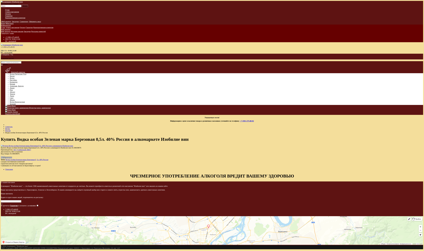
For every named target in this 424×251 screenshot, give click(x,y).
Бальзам (13, 104)
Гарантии (8, 16)
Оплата (8, 14)
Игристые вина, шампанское (40, 108)
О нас (7, 10)
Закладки (27, 31)
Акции (15, 112)
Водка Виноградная (17, 102)
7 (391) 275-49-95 (11, 209)
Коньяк (12, 84)
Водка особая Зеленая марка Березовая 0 (21, 160)
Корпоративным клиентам (15, 18)
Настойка (13, 80)
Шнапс (12, 100)
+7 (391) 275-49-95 (12, 37)
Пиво (13, 110)
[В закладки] (2, 156)
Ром (11, 90)
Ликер (12, 88)
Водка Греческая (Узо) (18, 74)
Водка (12, 78)
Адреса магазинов (12, 12)
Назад (3, 23)
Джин (12, 96)
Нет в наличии (6, 158)
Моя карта (9, 23)
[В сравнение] (4, 156)
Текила (12, 94)
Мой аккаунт (6, 29)
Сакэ (11, 98)
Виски (12, 76)
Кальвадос (14, 82)
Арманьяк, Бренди (17, 86)
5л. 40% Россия (42, 160)
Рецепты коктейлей (12, 114)
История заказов (17, 31)
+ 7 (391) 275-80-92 (247, 121)
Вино (13, 106)
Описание (9, 169)
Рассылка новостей (38, 31)
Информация (6, 25)
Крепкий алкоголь (18, 72)
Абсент (12, 92)
